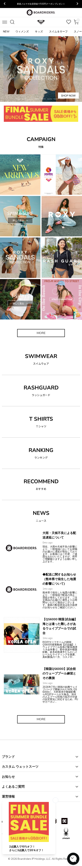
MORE (41, 333)
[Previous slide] (5, 4)
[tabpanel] (41, 69)
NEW (6, 31)
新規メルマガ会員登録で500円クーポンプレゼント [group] (41, 3)
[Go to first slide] (77, 4)
